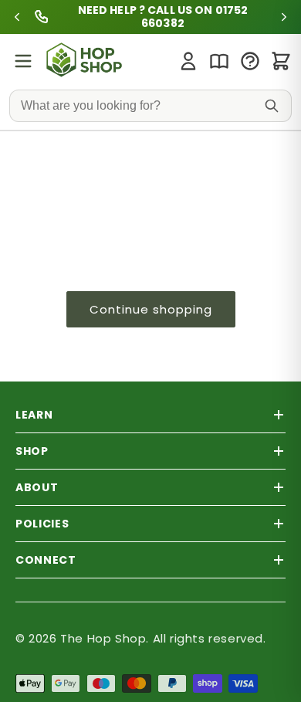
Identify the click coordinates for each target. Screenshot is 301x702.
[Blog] (219, 61)
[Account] (188, 61)
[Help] (250, 61)
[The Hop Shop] (86, 61)
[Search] (271, 105)
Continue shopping (151, 309)
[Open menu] (23, 61)
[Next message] (284, 17)
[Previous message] (17, 17)
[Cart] (281, 61)
